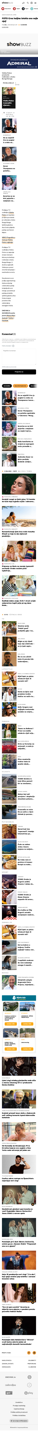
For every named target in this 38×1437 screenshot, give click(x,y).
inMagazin (6, 1367)
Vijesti (18, 8)
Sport (26, 8)
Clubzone (32, 1367)
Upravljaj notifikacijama (20, 1421)
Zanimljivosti (7, 1364)
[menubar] (31, 3)
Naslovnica (6, 1360)
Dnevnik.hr (8, 8)
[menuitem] (31, 3)
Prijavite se (19, 372)
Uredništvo (19, 1402)
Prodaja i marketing (19, 1406)
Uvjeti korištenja (19, 1409)
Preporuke (32, 1364)
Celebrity (32, 1360)
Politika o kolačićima (19, 1415)
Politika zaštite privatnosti (19, 1412)
